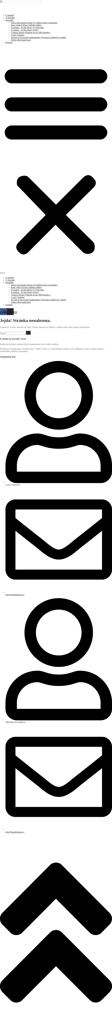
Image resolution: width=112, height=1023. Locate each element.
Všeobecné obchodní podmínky (13, 837)
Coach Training (17, 35)
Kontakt (8, 42)
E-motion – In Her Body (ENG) (25, 30)
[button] (56, 160)
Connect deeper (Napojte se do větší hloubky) (30, 32)
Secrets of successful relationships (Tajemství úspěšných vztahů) (38, 37)
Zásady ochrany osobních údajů (13, 839)
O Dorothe (10, 18)
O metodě (9, 15)
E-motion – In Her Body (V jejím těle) (27, 27)
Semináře (9, 20)
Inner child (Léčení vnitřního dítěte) (26, 25)
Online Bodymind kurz (21, 40)
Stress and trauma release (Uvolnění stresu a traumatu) (34, 23)
